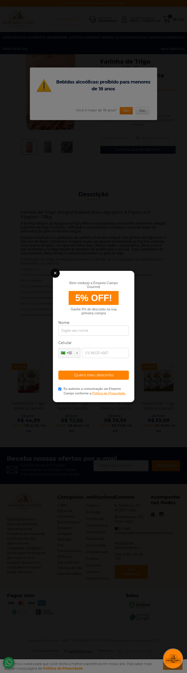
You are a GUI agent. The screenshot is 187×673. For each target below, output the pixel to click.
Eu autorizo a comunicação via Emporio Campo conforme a (95, 391)
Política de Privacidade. (109, 393)
